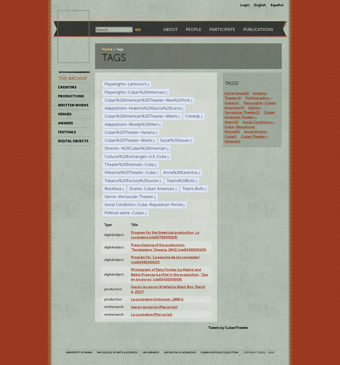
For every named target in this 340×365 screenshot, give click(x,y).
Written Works (73, 105)
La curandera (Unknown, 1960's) (157, 299)
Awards (65, 123)
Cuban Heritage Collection (219, 352)
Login (245, 5)
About (170, 29)
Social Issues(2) (237, 93)
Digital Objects (73, 141)
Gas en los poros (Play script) (154, 307)
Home (107, 49)
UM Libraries (151, 352)
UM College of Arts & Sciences (117, 352)
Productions (71, 96)
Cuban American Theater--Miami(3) (250, 117)
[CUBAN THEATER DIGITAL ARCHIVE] (69, 16)
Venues (64, 114)
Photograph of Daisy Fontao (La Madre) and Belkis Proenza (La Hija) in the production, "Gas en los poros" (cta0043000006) (169, 274)
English (260, 5)
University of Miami (79, 352)
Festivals (67, 132)
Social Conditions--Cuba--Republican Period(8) (250, 127)
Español (277, 5)
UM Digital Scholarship (180, 352)
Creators (67, 87)
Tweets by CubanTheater (228, 328)
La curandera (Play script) (151, 314)
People (193, 29)
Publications (258, 29)
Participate (222, 29)
